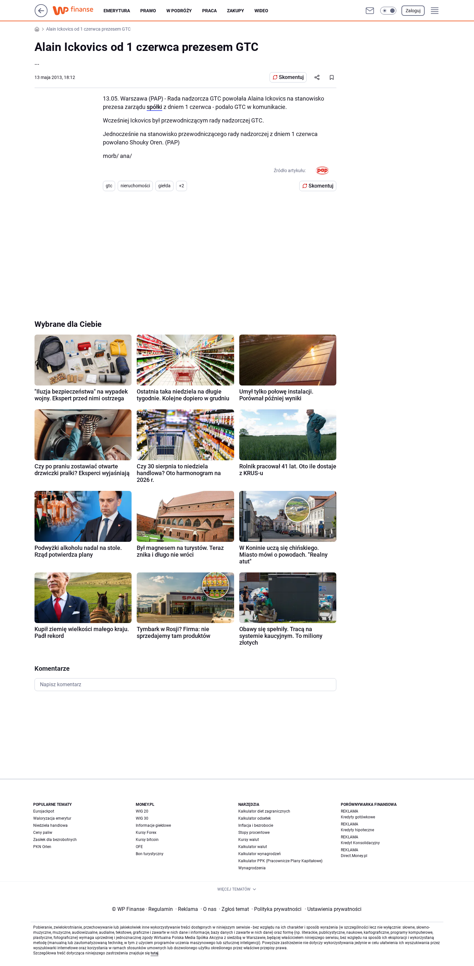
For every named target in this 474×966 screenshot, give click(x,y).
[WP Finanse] (78, 10)
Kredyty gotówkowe (358, 817)
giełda (164, 185)
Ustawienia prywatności (333, 909)
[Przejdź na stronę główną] (41, 15)
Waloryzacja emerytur (52, 818)
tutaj (154, 953)
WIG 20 (142, 811)
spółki (154, 106)
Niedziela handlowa (50, 825)
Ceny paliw (42, 832)
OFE (139, 846)
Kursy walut (248, 839)
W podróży (179, 10)
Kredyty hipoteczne (357, 830)
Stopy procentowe (254, 832)
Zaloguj (413, 10)
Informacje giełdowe (153, 825)
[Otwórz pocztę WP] (370, 10)
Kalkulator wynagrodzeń (259, 854)
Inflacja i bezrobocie (255, 825)
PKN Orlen (42, 846)
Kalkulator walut (252, 846)
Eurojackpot (43, 811)
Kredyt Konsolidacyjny (360, 843)
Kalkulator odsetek (254, 818)
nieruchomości (135, 185)
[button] (388, 11)
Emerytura (117, 10)
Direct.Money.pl (354, 856)
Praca (209, 10)
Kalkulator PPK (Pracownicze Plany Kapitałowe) (280, 861)
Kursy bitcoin (147, 839)
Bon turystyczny (149, 854)
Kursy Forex (146, 832)
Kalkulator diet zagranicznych (264, 811)
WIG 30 (142, 818)
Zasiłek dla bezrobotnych (55, 839)
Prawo (148, 10)
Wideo (261, 10)
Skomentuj (291, 77)
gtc (109, 185)
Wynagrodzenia (252, 868)
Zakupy (235, 10)
